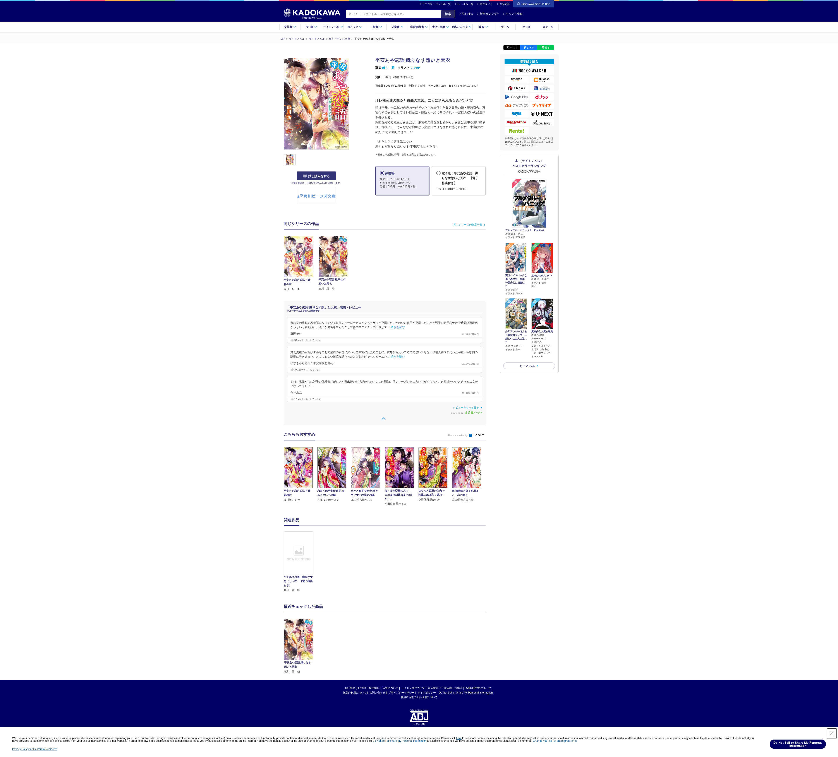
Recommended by (458, 435)
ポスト (513, 47)
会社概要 (350, 688)
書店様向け (434, 688)
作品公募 (504, 4)
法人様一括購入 (453, 688)
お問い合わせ (377, 692)
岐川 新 (388, 67)
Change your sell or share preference (555, 741)
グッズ (526, 27)
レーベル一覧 (465, 4)
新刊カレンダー (490, 13)
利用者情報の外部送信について (419, 697)
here (459, 738)
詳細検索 (467, 13)
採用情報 (374, 688)
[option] (301, 561)
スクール (548, 27)
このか (415, 67)
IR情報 (362, 688)
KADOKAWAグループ (478, 688)
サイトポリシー (426, 692)
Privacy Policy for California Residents (34, 749)
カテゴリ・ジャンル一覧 (436, 4)
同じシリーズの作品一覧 (467, 224)
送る (547, 47)
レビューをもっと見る (466, 407)
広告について (390, 688)
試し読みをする (319, 176)
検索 (448, 14)
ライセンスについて (413, 688)
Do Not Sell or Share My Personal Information (466, 692)
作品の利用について (354, 692)
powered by (457, 413)
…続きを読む (396, 327)
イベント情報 (513, 13)
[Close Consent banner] (832, 733)
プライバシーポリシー (401, 692)
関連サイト (486, 4)
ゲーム (505, 27)
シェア (530, 47)
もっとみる (527, 366)
